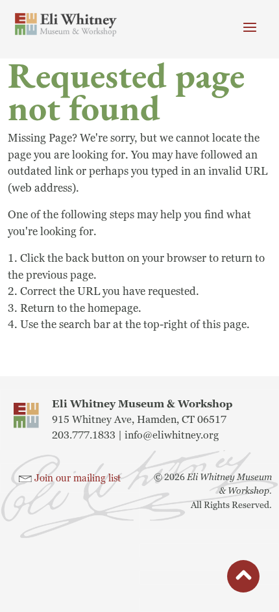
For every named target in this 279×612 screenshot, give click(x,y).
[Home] (66, 24)
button (243, 578)
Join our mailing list (77, 478)
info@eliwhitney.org (172, 435)
